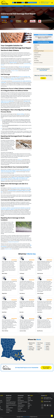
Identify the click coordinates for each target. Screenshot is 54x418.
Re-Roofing (36, 60)
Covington (48, 343)
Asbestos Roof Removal (10, 403)
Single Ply (30, 405)
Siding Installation (37, 54)
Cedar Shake (30, 400)
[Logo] (4, 2)
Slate (29, 406)
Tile (28, 408)
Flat (28, 402)
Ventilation (36, 52)
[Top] (52, 416)
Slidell (38, 349)
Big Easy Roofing (26, 416)
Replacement (36, 45)
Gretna (38, 344)
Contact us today (14, 70)
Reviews (43, 78)
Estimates (27, 5)
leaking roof (20, 159)
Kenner (38, 346)
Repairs (35, 47)
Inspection (36, 48)
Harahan (31, 346)
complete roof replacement (13, 241)
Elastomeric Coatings (38, 62)
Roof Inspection (21, 400)
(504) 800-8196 (44, 3)
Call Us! (12, 17)
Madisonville (31, 348)
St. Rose (47, 349)
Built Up (29, 399)
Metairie (47, 348)
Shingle (29, 397)
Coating (35, 58)
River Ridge (31, 349)
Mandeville (39, 348)
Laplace (47, 346)
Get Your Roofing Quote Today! (46, 367)
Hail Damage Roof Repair (39, 50)
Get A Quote (4, 17)
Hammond (48, 344)
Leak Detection (37, 56)
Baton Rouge (40, 343)
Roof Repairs (8, 399)
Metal (29, 403)
